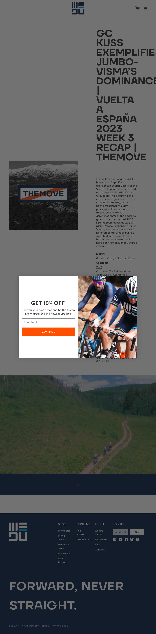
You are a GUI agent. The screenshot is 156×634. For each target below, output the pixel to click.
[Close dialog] (133, 279)
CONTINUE (48, 331)
